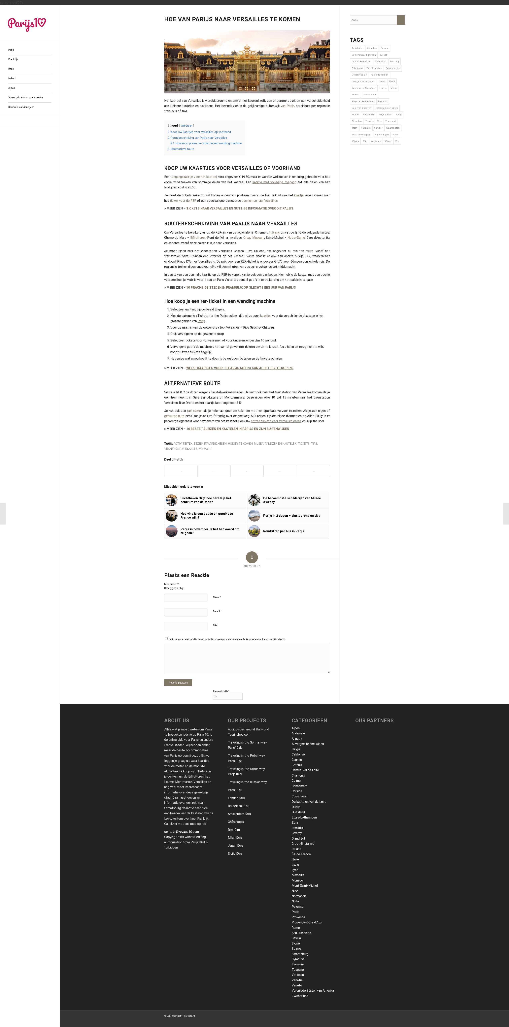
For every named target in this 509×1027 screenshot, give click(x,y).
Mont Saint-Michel (305, 885)
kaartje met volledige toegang (274, 182)
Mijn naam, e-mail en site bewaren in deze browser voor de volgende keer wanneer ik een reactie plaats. (227, 639)
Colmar (296, 781)
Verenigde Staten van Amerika (313, 990)
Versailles (190, 449)
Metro (393, 88)
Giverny (297, 833)
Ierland (296, 849)
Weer (395, 134)
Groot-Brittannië (303, 844)
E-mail (217, 611)
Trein (354, 128)
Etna (295, 822)
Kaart (392, 81)
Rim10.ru (234, 830)
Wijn (365, 141)
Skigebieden (385, 114)
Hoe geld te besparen (363, 81)
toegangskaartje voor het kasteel (193, 177)
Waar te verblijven (361, 134)
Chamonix (298, 775)
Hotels (382, 81)
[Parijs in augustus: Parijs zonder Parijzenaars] (506, 514)
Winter (388, 141)
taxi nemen (194, 411)
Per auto (382, 101)
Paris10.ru (235, 790)
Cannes (297, 760)
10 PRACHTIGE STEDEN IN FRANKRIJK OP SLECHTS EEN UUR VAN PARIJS (241, 287)
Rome (296, 928)
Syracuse (298, 959)
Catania (297, 765)
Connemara (299, 786)
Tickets (304, 443)
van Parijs (287, 106)
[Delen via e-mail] (280, 471)
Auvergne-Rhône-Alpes (308, 744)
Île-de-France (301, 854)
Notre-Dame (296, 238)
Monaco (297, 880)
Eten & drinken (374, 68)
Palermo (297, 907)
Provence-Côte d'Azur (307, 922)
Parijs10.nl (235, 774)
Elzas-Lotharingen (304, 817)
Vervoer (205, 449)
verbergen (186, 125)
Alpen (296, 728)
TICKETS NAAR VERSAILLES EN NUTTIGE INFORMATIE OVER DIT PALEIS (239, 208)
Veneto (297, 985)
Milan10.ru (235, 838)
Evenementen (393, 68)
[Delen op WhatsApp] (247, 471)
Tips (314, 443)
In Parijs (274, 232)
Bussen (384, 55)
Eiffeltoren (198, 238)
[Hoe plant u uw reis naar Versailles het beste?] (3, 514)
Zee (397, 141)
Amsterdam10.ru (239, 814)
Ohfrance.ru (236, 822)
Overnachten (370, 94)
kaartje (299, 195)
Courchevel (299, 796)
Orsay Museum (253, 238)
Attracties (372, 48)
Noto (295, 901)
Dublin (296, 807)
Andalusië (298, 733)
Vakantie (365, 128)
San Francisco (301, 933)
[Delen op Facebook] (180, 471)
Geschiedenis (359, 75)
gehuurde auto (174, 416)
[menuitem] (30, 50)
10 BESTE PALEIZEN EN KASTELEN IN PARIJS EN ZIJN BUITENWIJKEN (237, 429)
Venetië (297, 980)
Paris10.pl (235, 761)
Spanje (296, 948)
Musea (258, 443)
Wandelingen (381, 134)
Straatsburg (300, 954)
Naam (217, 596)
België (296, 749)
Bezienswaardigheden (210, 443)
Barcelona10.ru (238, 806)
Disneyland (380, 61)
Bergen (385, 48)
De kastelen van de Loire (309, 802)
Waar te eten (393, 128)
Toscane (298, 970)
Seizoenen (369, 114)
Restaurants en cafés (386, 108)
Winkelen (376, 141)
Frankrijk (297, 828)
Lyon (295, 870)
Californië (298, 754)
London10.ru (236, 798)
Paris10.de (235, 748)
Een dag (394, 61)
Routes (355, 114)
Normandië (299, 896)
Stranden (357, 121)
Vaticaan (298, 975)
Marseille (298, 875)
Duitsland (298, 812)
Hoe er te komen (240, 443)
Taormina (298, 964)
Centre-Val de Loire (305, 770)
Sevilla (296, 938)
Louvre (383, 88)
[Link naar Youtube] (30, 121)
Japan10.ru (235, 846)
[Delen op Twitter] (214, 471)
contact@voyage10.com (181, 832)
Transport (172, 449)
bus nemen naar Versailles (260, 201)
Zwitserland (300, 996)
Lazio (295, 865)
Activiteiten (183, 443)
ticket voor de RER (183, 201)
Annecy (297, 739)
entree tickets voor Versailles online (276, 421)
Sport (399, 114)
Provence (298, 917)
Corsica (297, 791)
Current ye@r (221, 691)
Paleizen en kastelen (280, 443)
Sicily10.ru (235, 853)
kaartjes (265, 316)
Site (215, 625)
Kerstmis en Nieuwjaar (364, 88)
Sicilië (296, 943)
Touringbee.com (239, 734)
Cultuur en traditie (361, 61)
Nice (295, 891)
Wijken (355, 141)
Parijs (201, 321)
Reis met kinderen (361, 108)
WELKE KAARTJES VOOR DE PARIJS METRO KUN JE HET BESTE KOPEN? (239, 368)
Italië (295, 859)
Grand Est (298, 838)
